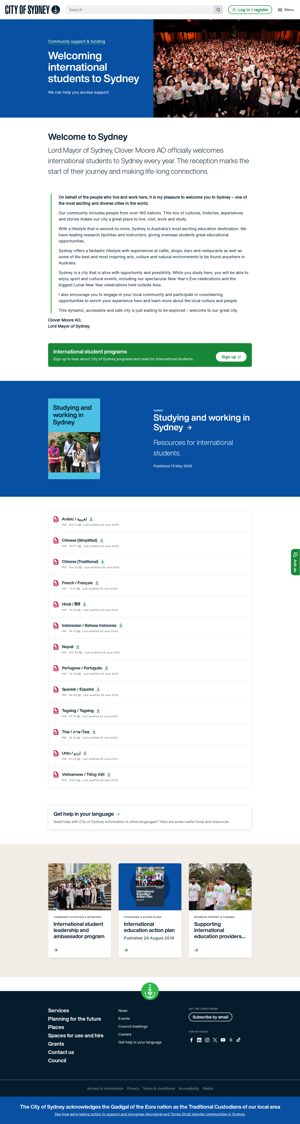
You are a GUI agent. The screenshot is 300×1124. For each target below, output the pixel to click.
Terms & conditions (159, 1088)
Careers (124, 1034)
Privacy (133, 1088)
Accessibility (189, 1088)
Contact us (61, 1052)
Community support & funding (76, 41)
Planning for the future (74, 1019)
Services (58, 1010)
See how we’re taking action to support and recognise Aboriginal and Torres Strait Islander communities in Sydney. (150, 1114)
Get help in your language (140, 1042)
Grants (56, 1044)
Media (208, 1088)
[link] (32, 9)
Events (124, 1018)
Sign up (229, 357)
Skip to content (11, 3)
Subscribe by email (210, 1017)
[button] (295, 562)
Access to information (105, 1088)
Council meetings (133, 1026)
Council (57, 1060)
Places (56, 1027)
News (122, 1010)
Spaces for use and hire (76, 1035)
